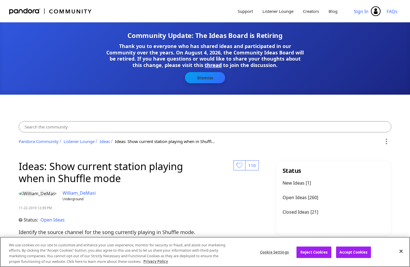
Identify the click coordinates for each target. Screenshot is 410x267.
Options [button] (386, 141)
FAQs (392, 11)
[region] (205, 252)
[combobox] (205, 126)
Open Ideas (52, 220)
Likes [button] (239, 165)
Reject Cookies (313, 252)
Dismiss (205, 77)
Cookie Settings (274, 252)
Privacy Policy (155, 261)
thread (213, 65)
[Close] (401, 251)
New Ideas (294, 183)
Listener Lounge (277, 11)
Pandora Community (50, 11)
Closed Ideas (296, 212)
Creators (311, 11)
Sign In (361, 11)
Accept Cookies (353, 252)
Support (245, 11)
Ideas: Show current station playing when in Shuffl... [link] (165, 141)
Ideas (105, 141)
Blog (333, 11)
